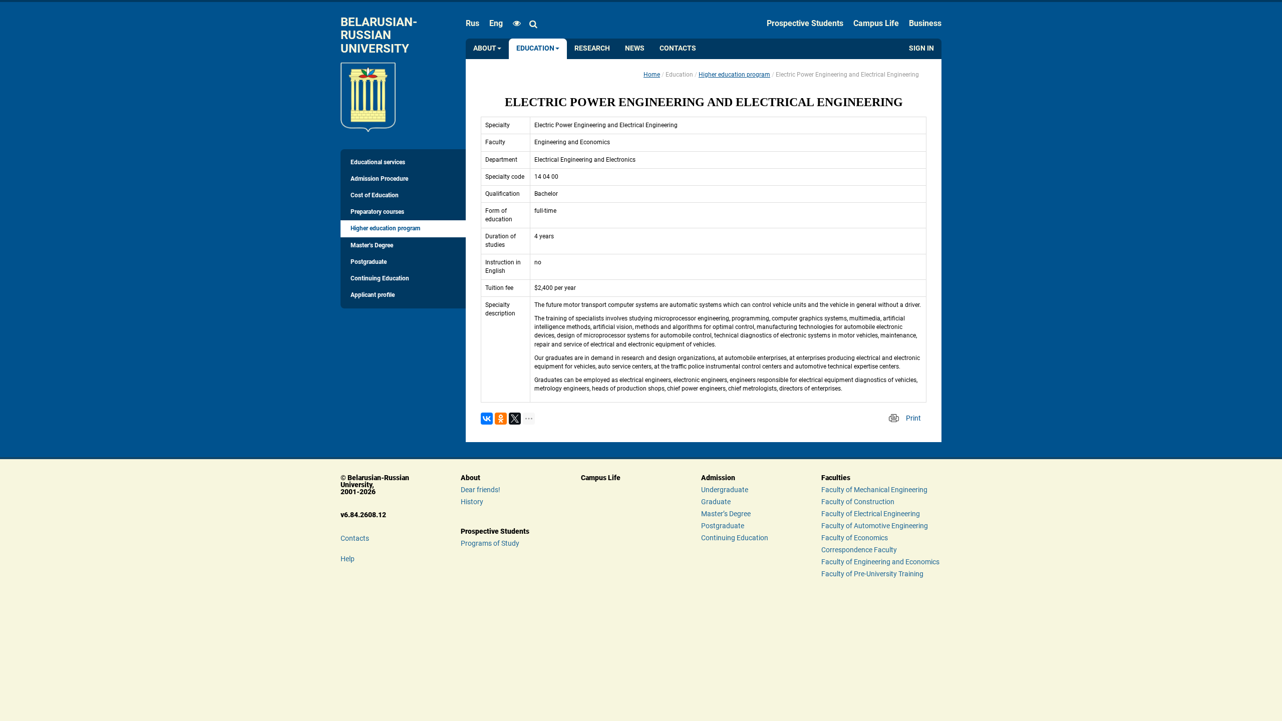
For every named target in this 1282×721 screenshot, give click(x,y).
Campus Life (876, 23)
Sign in (921, 48)
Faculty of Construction (857, 501)
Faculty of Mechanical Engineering (874, 489)
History (472, 501)
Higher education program (385, 228)
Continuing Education (380, 278)
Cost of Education (375, 195)
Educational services (378, 162)
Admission (718, 477)
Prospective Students (805, 23)
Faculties (835, 477)
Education (535, 48)
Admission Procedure (379, 178)
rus (472, 23)
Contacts (678, 48)
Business (925, 23)
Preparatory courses (377, 211)
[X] (515, 419)
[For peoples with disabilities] (514, 24)
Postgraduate (369, 261)
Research (592, 48)
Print (913, 418)
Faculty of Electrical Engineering (870, 513)
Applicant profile (373, 294)
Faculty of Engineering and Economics (880, 561)
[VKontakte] (487, 419)
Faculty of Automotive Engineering (874, 525)
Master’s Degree (372, 245)
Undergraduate (724, 489)
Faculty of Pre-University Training (872, 573)
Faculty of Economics (854, 537)
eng (496, 23)
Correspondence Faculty (859, 549)
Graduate (716, 501)
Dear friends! (480, 489)
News (635, 48)
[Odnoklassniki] (501, 419)
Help (348, 558)
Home (652, 74)
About (484, 48)
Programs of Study (490, 543)
